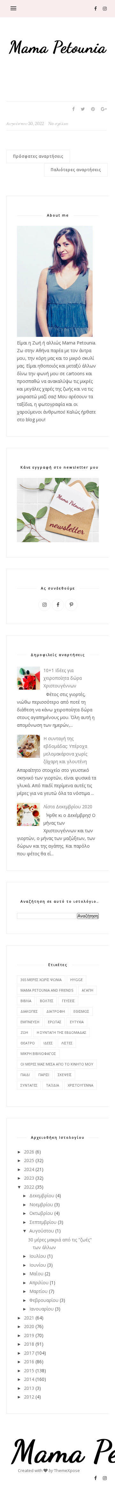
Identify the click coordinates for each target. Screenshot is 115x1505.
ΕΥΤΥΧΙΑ (77, 1021)
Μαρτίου (38, 1291)
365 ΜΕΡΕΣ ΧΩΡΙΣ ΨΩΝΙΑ (41, 979)
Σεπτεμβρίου (43, 1222)
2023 (29, 1178)
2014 (29, 1379)
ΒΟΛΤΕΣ (46, 1000)
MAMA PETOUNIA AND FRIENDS (46, 990)
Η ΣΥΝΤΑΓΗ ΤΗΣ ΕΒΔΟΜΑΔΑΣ (61, 1032)
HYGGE (76, 979)
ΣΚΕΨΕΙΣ (65, 1074)
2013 (29, 1388)
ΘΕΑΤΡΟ (27, 1043)
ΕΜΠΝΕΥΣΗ (29, 1021)
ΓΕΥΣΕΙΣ (68, 1000)
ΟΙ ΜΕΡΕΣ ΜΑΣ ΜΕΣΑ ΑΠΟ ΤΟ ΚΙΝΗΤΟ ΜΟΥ (56, 1064)
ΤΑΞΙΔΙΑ (52, 1085)
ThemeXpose (67, 1470)
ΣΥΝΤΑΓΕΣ (28, 1085)
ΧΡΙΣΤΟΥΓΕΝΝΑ (80, 1085)
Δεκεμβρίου (41, 1195)
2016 (29, 1361)
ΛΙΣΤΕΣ (67, 1043)
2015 (29, 1370)
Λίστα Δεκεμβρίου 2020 (67, 807)
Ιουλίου (37, 1256)
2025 (29, 1160)
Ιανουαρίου (41, 1309)
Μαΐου (36, 1274)
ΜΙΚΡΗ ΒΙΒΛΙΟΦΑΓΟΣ (38, 1053)
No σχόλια (58, 123)
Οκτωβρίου (41, 1213)
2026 (29, 1152)
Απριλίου (39, 1282)
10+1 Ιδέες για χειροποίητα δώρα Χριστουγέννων (62, 678)
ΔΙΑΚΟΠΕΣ (29, 1011)
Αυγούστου (41, 1231)
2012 (29, 1397)
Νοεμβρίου (41, 1204)
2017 (29, 1353)
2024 (29, 1169)
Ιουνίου (37, 1265)
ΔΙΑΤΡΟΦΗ (55, 1011)
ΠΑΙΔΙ (25, 1074)
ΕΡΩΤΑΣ (54, 1021)
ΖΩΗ (24, 1032)
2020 (29, 1326)
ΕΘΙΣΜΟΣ (81, 1011)
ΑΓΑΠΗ (87, 990)
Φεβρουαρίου (43, 1300)
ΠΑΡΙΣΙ (43, 1074)
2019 (29, 1335)
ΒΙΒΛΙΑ (25, 1000)
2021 (29, 1318)
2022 (29, 1187)
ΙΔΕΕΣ (48, 1043)
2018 (29, 1344)
